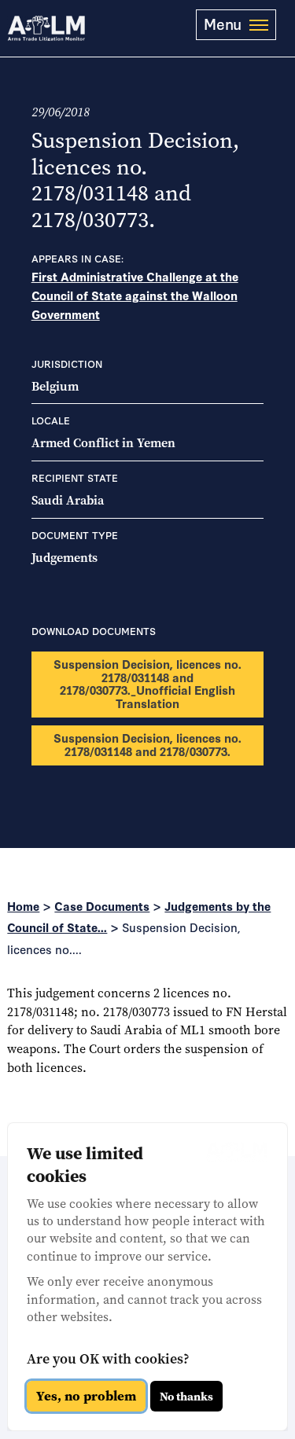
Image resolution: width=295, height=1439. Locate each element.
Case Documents (101, 906)
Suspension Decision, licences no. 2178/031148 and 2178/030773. (147, 744)
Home (23, 906)
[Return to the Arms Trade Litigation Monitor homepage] (46, 28)
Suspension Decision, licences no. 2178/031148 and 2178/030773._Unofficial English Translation (147, 683)
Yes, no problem (86, 1396)
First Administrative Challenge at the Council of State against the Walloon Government (134, 295)
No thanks (186, 1396)
